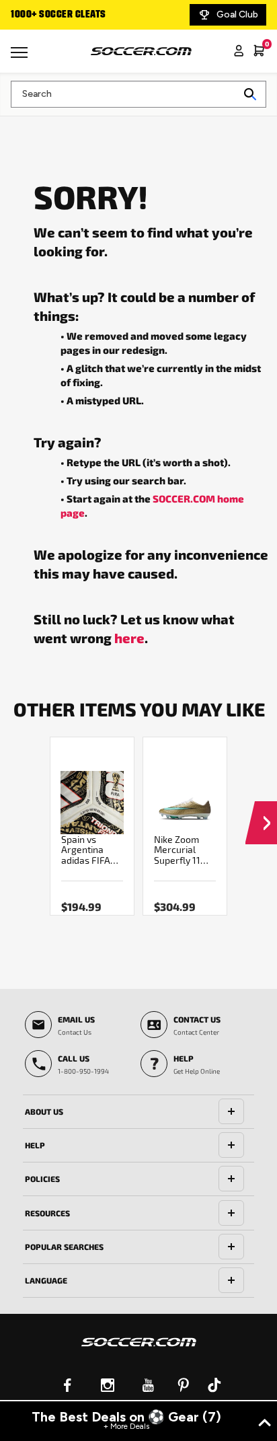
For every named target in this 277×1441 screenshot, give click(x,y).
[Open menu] (21, 57)
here (129, 638)
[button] (261, 810)
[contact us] (138, 1351)
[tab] (138, 1112)
